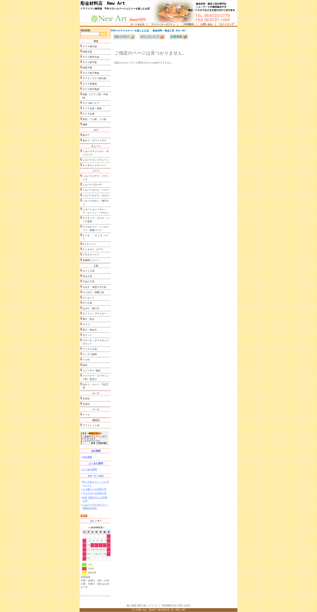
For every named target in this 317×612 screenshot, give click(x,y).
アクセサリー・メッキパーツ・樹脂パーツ (96, 228)
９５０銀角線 (90, 83)
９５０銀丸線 (90, 46)
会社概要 (96, 450)
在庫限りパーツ (91, 260)
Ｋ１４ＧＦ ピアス (93, 249)
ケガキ (86, 359)
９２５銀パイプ (91, 103)
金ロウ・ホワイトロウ (94, 140)
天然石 (86, 398)
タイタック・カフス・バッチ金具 (96, 220)
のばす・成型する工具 (94, 287)
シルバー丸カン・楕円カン (96, 202)
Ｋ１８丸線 (88, 113)
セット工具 (97, 270)
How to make (96, 475)
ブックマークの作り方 (94, 493)
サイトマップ (226, 24)
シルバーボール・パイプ (96, 190)
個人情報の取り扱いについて (142, 605)
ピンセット (88, 297)
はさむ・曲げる (91, 308)
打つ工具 (87, 303)
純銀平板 (87, 67)
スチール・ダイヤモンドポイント (96, 342)
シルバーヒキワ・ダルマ (96, 195)
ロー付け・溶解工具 (93, 292)
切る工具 (87, 276)
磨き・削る (88, 319)
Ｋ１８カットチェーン (94, 165)
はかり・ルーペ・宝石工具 (96, 386)
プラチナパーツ (91, 254)
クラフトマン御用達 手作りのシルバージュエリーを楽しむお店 (115, 8)
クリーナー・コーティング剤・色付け (96, 377)
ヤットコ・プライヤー (94, 313)
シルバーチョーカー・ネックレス (96, 153)
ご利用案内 (188, 24)
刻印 (85, 365)
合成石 (86, 403)
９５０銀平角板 (91, 73)
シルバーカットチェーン (96, 160)
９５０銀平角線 (91, 89)
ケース (86, 414)
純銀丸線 (87, 51)
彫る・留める (90, 329)
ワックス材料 (90, 354)
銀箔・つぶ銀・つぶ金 (94, 119)
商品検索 (85, 30)
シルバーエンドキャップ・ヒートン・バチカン (96, 211)
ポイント (87, 335)
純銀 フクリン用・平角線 (95, 96)
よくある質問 (96, 463)
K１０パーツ (89, 244)
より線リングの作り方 (94, 489)
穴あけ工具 (88, 281)
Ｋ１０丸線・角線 (92, 108)
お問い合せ (207, 24)
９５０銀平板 (90, 62)
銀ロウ (86, 135)
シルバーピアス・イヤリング (96, 178)
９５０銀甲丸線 (91, 57)
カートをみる (137, 24)
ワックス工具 (90, 349)
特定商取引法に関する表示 (176, 605)
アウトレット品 (91, 425)
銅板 (85, 124)
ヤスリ (86, 324)
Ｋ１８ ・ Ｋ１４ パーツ (95, 237)
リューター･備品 (92, 370)
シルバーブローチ (92, 184)
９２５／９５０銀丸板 (94, 78)
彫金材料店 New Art (103, 3)
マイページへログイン (163, 24)
